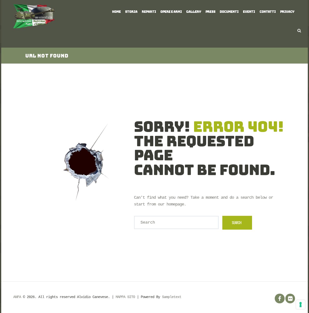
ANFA (17, 297)
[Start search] (237, 223)
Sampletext (171, 297)
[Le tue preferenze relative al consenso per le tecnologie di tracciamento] (300, 304)
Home (116, 12)
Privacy (287, 12)
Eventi (249, 12)
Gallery (193, 12)
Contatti (268, 12)
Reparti (149, 12)
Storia (131, 12)
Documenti (229, 12)
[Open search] (299, 30)
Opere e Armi (171, 12)
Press (210, 12)
